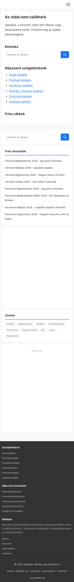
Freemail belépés (20, 80)
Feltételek (7, 553)
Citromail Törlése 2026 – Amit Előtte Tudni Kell (30, 181)
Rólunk (5, 538)
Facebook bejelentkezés (14, 501)
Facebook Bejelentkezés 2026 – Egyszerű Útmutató (34, 188)
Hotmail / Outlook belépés (26, 91)
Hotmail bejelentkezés (13, 506)
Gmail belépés (18, 74)
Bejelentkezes (25, 324)
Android (10, 324)
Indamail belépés (20, 101)
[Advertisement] (37, 268)
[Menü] (68, 4)
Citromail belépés (20, 96)
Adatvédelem (8, 548)
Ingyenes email (29, 330)
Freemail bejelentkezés (13, 496)
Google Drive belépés (12, 511)
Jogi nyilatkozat (37, 577)
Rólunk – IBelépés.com (18, 571)
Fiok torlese (12, 330)
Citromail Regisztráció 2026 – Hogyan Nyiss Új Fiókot (35, 174)
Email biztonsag (56, 324)
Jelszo (52, 330)
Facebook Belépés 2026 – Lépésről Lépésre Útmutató (35, 207)
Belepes (40, 324)
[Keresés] (65, 54)
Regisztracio (13, 336)
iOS (43, 330)
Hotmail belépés (10, 468)
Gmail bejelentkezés (12, 491)
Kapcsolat (7, 543)
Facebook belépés (21, 85)
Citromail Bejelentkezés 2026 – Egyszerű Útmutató (33, 160)
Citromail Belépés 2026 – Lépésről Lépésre (29, 167)
